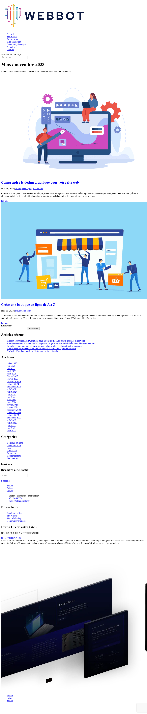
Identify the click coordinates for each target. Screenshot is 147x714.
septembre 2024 (14, 386)
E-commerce (12, 39)
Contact (10, 49)
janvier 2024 (12, 407)
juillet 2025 (12, 363)
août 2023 (11, 420)
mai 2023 (11, 428)
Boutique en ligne (23, 188)
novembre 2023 (14, 412)
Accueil (10, 34)
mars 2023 (11, 430)
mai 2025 (11, 368)
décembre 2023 (14, 410)
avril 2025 (11, 371)
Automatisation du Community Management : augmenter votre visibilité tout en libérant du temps (51, 343)
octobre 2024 (13, 384)
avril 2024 (11, 399)
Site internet (38, 188)
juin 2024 (11, 394)
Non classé (12, 450)
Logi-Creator (33, 705)
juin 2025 (11, 366)
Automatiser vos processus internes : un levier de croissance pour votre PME (41, 348)
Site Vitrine (12, 36)
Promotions (12, 453)
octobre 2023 (13, 415)
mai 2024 (11, 397)
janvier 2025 (12, 379)
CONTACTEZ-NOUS (11, 538)
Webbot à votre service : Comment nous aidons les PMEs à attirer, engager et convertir (46, 341)
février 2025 (12, 376)
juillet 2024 (12, 392)
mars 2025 (11, 373)
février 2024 (12, 405)
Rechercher (6, 325)
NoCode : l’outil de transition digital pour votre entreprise (33, 351)
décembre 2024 (14, 381)
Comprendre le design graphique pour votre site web (40, 182)
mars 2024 (11, 402)
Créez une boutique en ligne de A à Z (28, 304)
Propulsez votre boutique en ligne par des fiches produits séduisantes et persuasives (44, 346)
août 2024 (11, 389)
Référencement (14, 456)
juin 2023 (11, 425)
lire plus (4, 201)
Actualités (11, 47)
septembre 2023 (14, 417)
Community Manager (16, 44)
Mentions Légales (9, 710)
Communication (14, 445)
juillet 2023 (12, 423)
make (9, 448)
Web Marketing (14, 42)
